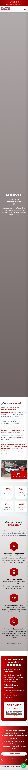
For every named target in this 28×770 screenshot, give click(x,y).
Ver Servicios (14, 759)
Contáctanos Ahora (14, 754)
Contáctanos (15, 448)
